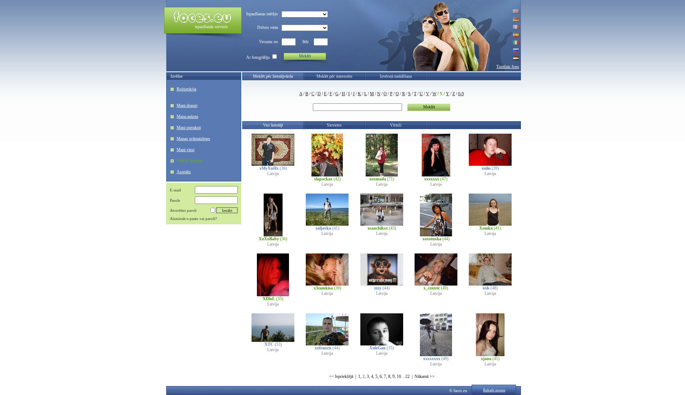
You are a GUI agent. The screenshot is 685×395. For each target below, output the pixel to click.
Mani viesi (185, 149)
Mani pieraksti (189, 127)
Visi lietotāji (273, 125)
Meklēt (305, 55)
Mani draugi (187, 105)
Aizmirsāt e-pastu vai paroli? (193, 218)
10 (399, 376)
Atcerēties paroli (183, 210)
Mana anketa (187, 116)
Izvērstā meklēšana (396, 76)
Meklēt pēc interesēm (334, 76)
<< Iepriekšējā (341, 376)
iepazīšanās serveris (211, 26)
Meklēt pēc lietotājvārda (273, 76)
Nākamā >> (425, 376)
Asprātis (184, 171)
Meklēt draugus (190, 160)
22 (407, 376)
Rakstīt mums (494, 390)
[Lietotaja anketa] (273, 164)
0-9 (461, 93)
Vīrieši (395, 125)
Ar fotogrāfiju (258, 57)
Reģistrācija (186, 89)
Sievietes (334, 125)
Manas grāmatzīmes (193, 138)
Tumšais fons (507, 66)
